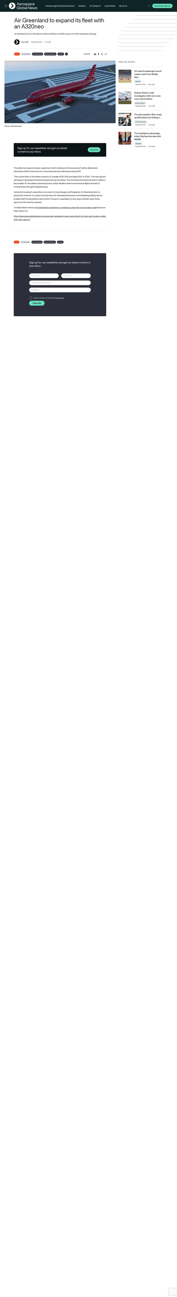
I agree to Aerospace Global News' (48, 298)
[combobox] (60, 290)
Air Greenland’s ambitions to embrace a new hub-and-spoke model (66, 207)
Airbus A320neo (50, 54)
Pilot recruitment (140, 122)
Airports (137, 81)
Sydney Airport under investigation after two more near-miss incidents (147, 95)
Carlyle (60, 54)
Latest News (110, 6)
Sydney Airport (140, 103)
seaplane (138, 143)
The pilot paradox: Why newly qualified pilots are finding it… (148, 116)
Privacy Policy (59, 298)
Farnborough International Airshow (60, 6)
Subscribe (94, 149)
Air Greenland (37, 54)
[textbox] (57, 290)
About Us (123, 6)
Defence (82, 6)
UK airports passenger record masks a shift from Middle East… (147, 74)
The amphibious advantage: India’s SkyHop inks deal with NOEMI (147, 136)
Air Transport (95, 6)
